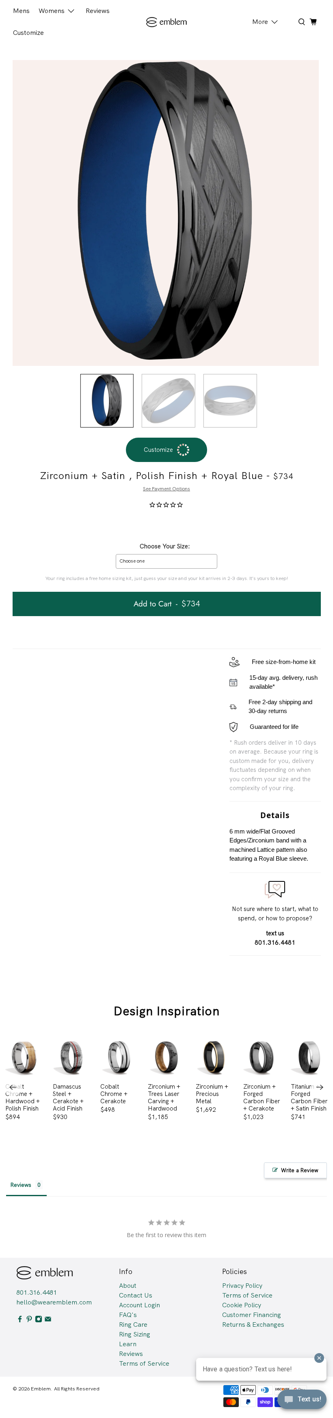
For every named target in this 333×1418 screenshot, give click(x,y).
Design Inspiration (167, 1011)
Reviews (98, 10)
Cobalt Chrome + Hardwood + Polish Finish (22, 1097)
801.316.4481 (36, 1292)
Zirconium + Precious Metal (212, 1094)
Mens (21, 10)
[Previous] (13, 1087)
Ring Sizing (134, 1334)
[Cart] (313, 22)
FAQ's (128, 1315)
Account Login (139, 1305)
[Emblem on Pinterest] (29, 1320)
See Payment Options (166, 489)
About (127, 1285)
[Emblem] (166, 22)
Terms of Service (144, 1363)
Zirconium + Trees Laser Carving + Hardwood (164, 1097)
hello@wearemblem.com (54, 1302)
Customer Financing (251, 1315)
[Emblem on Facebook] (20, 1320)
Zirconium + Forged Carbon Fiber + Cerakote (261, 1097)
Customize (28, 32)
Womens (52, 10)
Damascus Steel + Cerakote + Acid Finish (68, 1097)
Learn (127, 1344)
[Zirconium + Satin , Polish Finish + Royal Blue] (166, 213)
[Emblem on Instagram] (38, 1320)
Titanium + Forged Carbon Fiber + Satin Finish (309, 1097)
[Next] (320, 1087)
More (260, 21)
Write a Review (299, 1170)
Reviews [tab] (20, 1184)
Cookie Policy (241, 1305)
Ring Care (133, 1324)
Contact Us (135, 1295)
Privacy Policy (242, 1285)
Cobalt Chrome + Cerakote (114, 1094)
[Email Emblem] (48, 1320)
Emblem (41, 1388)
